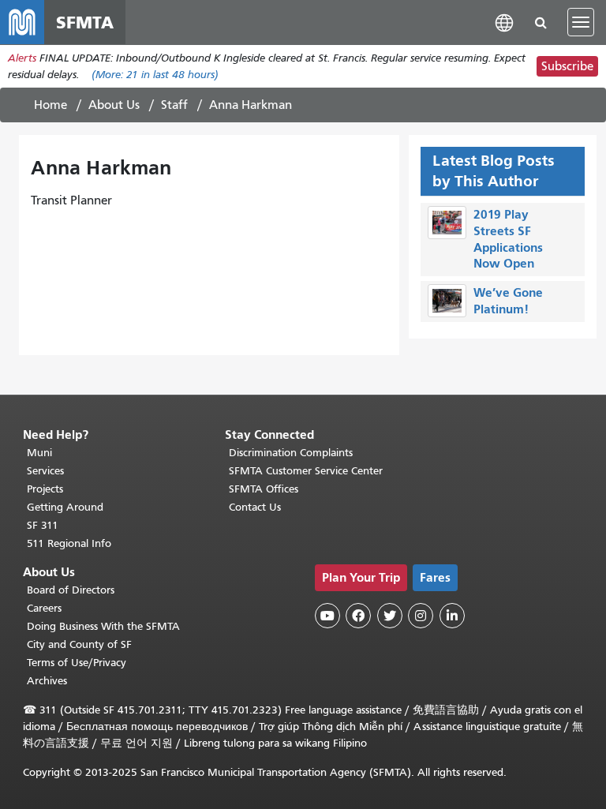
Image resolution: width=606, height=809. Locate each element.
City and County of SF (79, 644)
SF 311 (42, 525)
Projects (45, 489)
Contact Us (255, 507)
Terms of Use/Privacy (76, 662)
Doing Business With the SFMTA (103, 626)
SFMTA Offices (263, 489)
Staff (174, 105)
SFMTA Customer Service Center (306, 471)
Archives (47, 680)
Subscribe (567, 66)
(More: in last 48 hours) (155, 74)
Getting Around (65, 507)
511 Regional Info (69, 543)
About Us (114, 105)
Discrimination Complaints (291, 452)
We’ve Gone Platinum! (508, 300)
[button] (504, 22)
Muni (39, 452)
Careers (44, 608)
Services (45, 471)
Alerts (22, 58)
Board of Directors (70, 590)
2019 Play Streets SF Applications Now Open (508, 239)
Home (50, 105)
